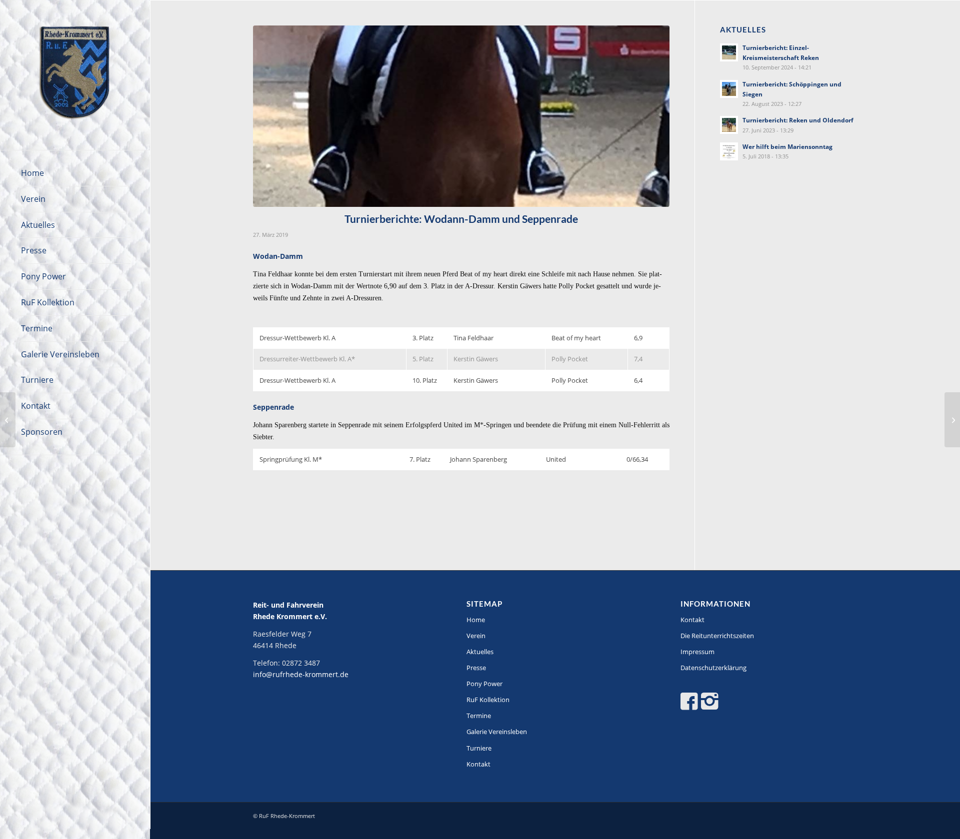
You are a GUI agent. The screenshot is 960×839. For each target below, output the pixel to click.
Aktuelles (480, 651)
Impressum (697, 651)
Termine (478, 715)
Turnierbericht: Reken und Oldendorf (798, 120)
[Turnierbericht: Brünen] (8, 419)
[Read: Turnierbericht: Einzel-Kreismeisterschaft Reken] (729, 52)
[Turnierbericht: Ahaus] (952, 419)
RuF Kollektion (488, 699)
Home (475, 619)
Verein (476, 635)
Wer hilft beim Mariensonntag (787, 146)
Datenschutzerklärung (713, 667)
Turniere (479, 748)
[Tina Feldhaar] (461, 116)
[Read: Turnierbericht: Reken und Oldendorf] (729, 125)
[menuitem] (75, 173)
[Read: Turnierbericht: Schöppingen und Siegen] (729, 89)
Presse (476, 667)
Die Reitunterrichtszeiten (717, 635)
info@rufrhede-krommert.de (300, 674)
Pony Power (484, 683)
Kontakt (478, 764)
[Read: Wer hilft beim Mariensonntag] (729, 151)
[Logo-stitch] (75, 75)
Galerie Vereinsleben (496, 731)
